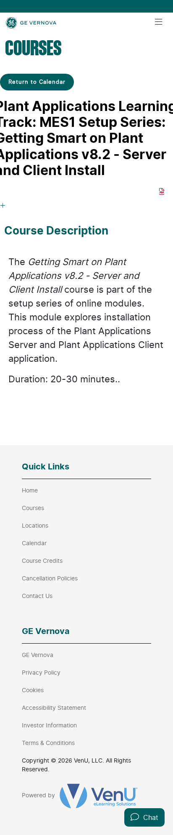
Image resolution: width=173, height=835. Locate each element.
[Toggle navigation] (158, 22)
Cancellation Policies (50, 578)
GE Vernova (37, 654)
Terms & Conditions (48, 742)
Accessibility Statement (54, 707)
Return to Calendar (37, 81)
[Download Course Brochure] (162, 191)
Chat (148, 817)
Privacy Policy (41, 672)
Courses (33, 507)
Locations (35, 525)
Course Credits (42, 560)
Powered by (39, 795)
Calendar (34, 542)
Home (30, 490)
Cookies (33, 689)
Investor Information (49, 725)
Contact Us (37, 595)
